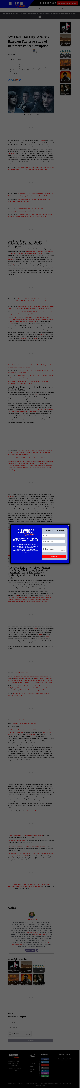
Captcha (44, 545)
